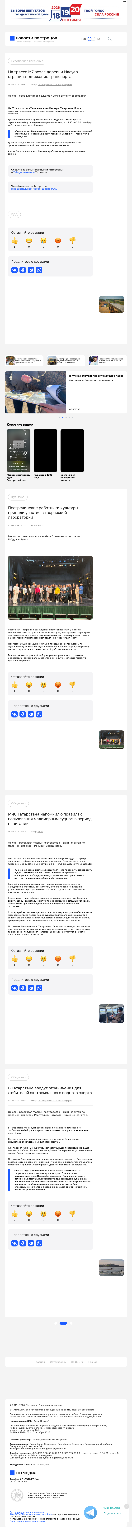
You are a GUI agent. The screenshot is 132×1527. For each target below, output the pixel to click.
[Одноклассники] (22, 270)
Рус (83, 39)
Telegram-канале (24, 172)
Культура (17, 497)
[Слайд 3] (66, 417)
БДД (14, 214)
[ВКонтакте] (14, 270)
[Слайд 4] (69, 417)
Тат (99, 39)
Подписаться (112, 1513)
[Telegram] (31, 270)
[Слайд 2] (62, 417)
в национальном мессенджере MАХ (34, 188)
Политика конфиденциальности (28, 1521)
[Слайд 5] (72, 417)
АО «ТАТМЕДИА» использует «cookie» (31, 1514)
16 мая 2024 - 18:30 (17, 85)
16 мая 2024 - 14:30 (17, 1101)
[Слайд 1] (59, 417)
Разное (92, 1361)
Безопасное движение (27, 61)
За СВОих (77, 1361)
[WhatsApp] (39, 270)
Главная (40, 1361)
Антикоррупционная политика (27, 1511)
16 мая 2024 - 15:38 (17, 525)
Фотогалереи (58, 1361)
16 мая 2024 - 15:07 (17, 832)
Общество (18, 803)
